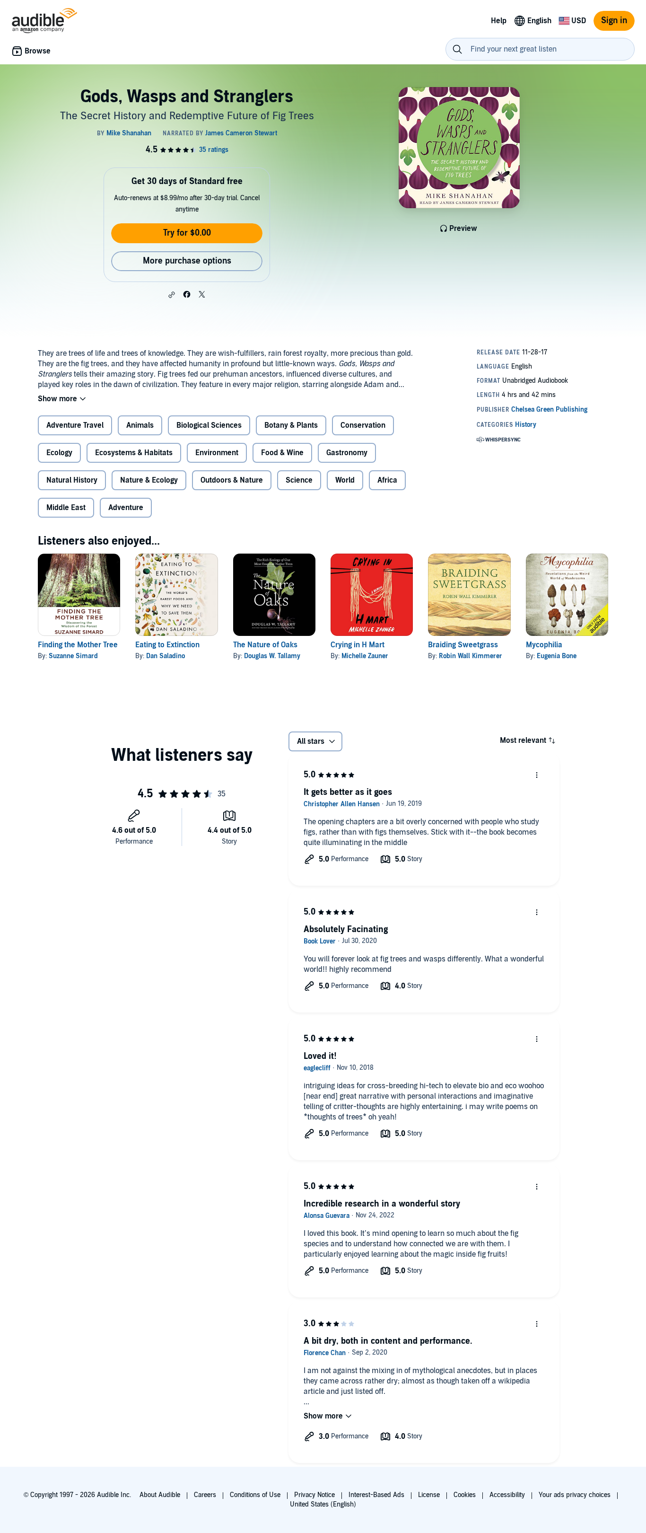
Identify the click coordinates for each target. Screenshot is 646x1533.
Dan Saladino (165, 656)
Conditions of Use (255, 1495)
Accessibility (507, 1495)
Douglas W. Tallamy (272, 656)
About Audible (160, 1495)
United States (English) (323, 1504)
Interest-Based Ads (376, 1495)
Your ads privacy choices (575, 1495)
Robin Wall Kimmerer (470, 656)
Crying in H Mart (357, 645)
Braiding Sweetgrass (463, 645)
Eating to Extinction (167, 645)
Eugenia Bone (556, 656)
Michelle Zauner (364, 656)
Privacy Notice (314, 1495)
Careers (205, 1495)
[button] (171, 295)
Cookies (465, 1495)
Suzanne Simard (73, 656)
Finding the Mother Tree (78, 645)
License (429, 1495)
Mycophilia (544, 645)
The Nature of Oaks (265, 645)
